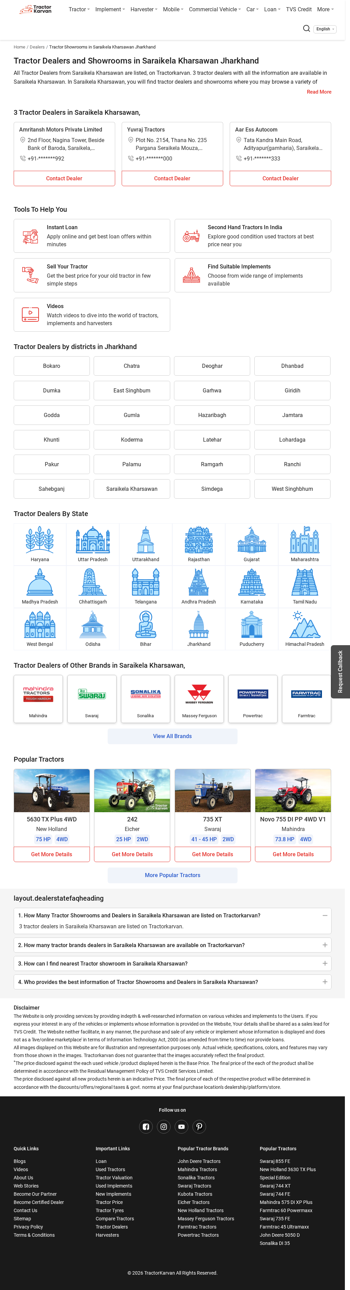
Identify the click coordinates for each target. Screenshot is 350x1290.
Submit (175, 725)
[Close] (265, 559)
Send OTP (237, 623)
